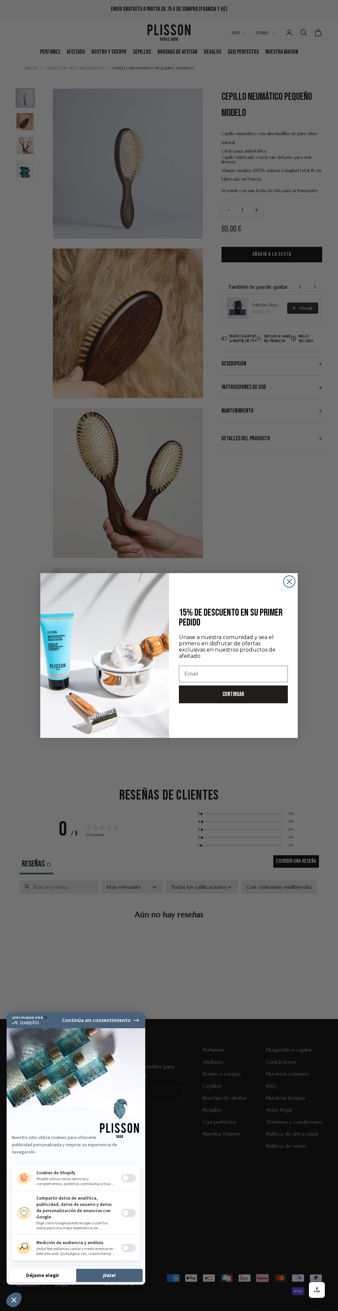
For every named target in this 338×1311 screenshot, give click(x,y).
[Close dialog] (289, 581)
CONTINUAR (233, 694)
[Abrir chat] (317, 1290)
